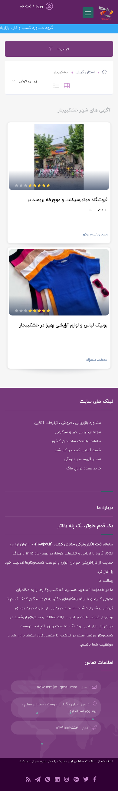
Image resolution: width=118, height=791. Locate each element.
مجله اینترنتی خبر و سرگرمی (78, 431)
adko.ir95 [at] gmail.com (57, 687)
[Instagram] (66, 780)
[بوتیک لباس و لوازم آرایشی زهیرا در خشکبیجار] (59, 282)
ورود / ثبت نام (31, 6)
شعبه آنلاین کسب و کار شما (78, 450)
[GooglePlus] (76, 780)
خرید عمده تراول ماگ (83, 468)
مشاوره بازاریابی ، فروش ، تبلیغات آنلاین (67, 422)
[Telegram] (38, 780)
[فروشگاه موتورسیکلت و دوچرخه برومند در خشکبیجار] (59, 157)
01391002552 (67, 728)
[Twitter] (86, 780)
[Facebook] (95, 780)
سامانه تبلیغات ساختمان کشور (76, 441)
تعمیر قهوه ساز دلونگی (82, 459)
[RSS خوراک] (28, 780)
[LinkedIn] (57, 780)
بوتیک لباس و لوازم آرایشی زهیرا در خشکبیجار (63, 325)
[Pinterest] (47, 780)
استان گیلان (85, 72)
